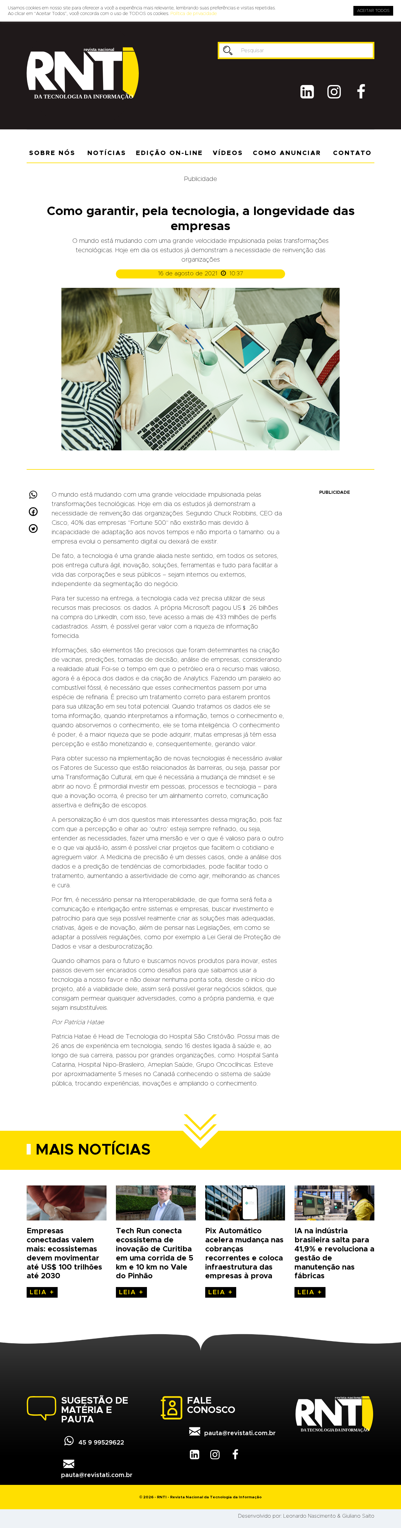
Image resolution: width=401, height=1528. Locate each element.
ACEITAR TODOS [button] (373, 11)
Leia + (42, 1292)
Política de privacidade (193, 13)
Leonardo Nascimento (309, 1516)
